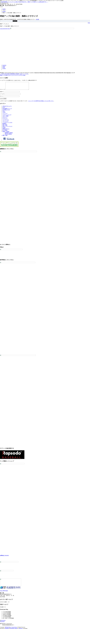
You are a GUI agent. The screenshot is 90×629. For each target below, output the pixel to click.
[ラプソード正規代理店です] (12, 458)
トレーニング (5, 121)
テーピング (4, 118)
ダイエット (4, 117)
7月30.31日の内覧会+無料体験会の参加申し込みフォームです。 (14, 73)
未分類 (37, 19)
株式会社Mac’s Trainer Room (11, 627)
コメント (2, 89)
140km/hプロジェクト (7, 106)
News (3, 111)
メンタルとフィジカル (7, 122)
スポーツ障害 (5, 116)
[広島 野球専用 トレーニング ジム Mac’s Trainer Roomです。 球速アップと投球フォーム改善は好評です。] (24, 1)
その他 (3, 112)
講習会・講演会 (5, 131)
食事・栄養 (4, 135)
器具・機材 (4, 125)
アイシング (4, 113)
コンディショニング (6, 114)
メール (2, 93)
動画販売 (4, 123)
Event (3, 107)
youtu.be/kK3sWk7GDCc (5, 28)
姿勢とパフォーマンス (7, 126)
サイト (1, 96)
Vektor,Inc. (21, 628)
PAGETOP (2, 621)
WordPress (7, 628)
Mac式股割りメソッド (7, 108)
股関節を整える (5, 128)
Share (89, 22)
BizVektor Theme (13, 628)
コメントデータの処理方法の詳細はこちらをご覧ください (41, 100)
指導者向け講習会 (9, 132)
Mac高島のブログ (6, 109)
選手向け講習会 (8, 134)
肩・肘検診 (4, 130)
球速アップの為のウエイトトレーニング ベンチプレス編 (13, 75)
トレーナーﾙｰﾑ (5, 119)
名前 (1, 91)
